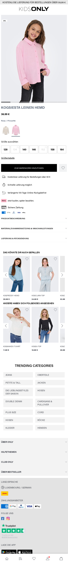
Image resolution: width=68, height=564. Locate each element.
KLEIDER (10, 427)
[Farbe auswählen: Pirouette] (15, 130)
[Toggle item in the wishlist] (63, 168)
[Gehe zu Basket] (61, 559)
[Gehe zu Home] (7, 559)
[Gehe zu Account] (47, 559)
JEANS (9, 374)
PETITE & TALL (13, 382)
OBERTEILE (43, 374)
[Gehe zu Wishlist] (34, 559)
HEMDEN (42, 427)
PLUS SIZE (11, 412)
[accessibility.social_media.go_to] (2, 519)
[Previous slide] (6, 275)
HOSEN (41, 390)
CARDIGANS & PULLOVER (44, 403)
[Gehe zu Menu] (20, 559)
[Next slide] (62, 275)
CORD (40, 412)
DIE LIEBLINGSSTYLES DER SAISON (17, 392)
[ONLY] (34, 10)
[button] (5, 149)
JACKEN (41, 382)
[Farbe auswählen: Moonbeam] (5, 130)
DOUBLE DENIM (14, 401)
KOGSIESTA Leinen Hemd (23, 107)
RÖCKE (41, 420)
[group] (16, 278)
